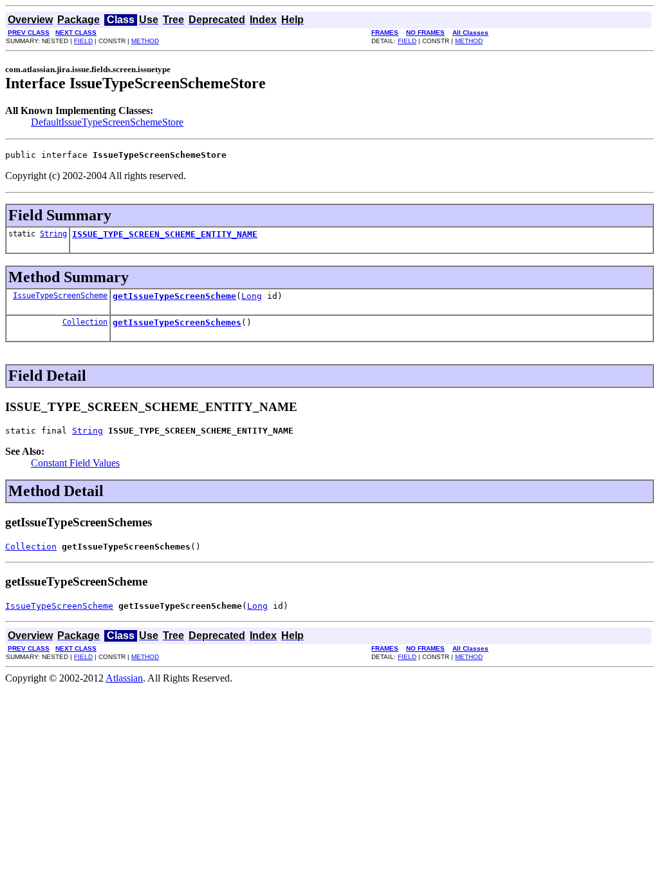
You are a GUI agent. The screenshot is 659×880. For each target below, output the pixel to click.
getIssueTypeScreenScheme (174, 296)
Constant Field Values (75, 462)
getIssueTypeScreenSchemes (177, 322)
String (53, 233)
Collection (84, 322)
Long (251, 296)
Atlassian (124, 678)
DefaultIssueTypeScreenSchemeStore (107, 122)
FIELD (83, 40)
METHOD (145, 40)
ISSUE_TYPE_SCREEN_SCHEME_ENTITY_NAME (164, 234)
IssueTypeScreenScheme (60, 295)
